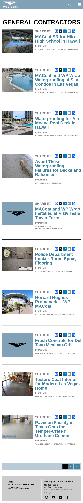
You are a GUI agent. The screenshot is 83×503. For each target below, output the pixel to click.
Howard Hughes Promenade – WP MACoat (52, 301)
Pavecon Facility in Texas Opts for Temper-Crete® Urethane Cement (54, 429)
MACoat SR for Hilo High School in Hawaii (57, 39)
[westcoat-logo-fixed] (10, 5)
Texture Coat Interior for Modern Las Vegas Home (57, 383)
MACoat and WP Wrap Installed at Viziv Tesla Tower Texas (57, 213)
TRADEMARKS (24, 489)
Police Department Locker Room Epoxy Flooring (56, 258)
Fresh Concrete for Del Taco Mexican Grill (58, 342)
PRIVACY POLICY (13, 489)
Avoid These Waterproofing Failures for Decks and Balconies (58, 168)
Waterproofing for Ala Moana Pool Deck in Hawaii (57, 122)
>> (77, 466)
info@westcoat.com (53, 487)
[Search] (69, 4)
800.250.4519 (50, 485)
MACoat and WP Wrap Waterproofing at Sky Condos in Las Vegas (57, 79)
